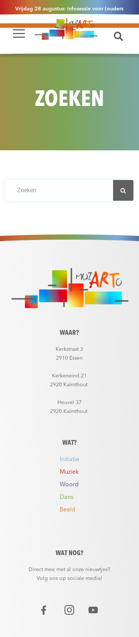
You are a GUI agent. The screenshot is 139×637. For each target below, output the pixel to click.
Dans (66, 497)
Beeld (67, 510)
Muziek (69, 472)
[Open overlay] (19, 33)
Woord (69, 485)
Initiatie (69, 460)
